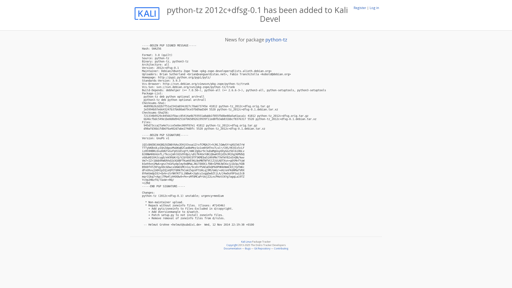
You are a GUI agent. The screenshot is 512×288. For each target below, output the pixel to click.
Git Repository (262, 248)
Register (360, 8)
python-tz (276, 39)
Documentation (232, 248)
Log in (374, 8)
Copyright (232, 245)
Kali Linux (246, 241)
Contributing (281, 248)
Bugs (248, 248)
